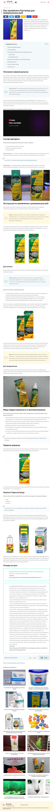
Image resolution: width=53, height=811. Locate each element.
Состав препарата (11, 49)
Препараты (22, 663)
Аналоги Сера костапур (13, 64)
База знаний (9, 7)
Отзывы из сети (11, 66)
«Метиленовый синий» (32, 438)
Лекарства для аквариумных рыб (11, 663)
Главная (4, 7)
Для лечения (12, 54)
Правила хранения (11, 62)
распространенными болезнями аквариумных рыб (24, 160)
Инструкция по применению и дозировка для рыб (19, 52)
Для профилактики (13, 57)
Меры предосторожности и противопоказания (18, 59)
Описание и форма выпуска (14, 47)
